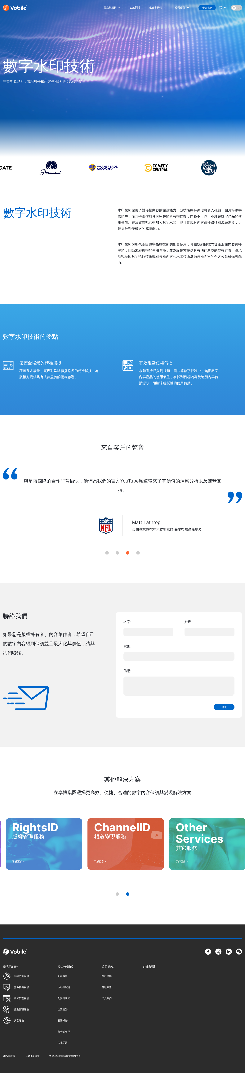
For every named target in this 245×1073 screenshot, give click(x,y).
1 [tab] (107, 553)
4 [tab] (138, 553)
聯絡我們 (207, 7)
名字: (127, 622)
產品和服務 (110, 7)
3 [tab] (127, 553)
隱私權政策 (9, 1055)
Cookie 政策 (33, 1055)
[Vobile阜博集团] (15, 8)
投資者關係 (155, 7)
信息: (127, 671)
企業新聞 (135, 7)
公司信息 (180, 7)
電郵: (127, 646)
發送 (224, 707)
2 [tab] (117, 553)
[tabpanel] (122, 507)
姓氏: (188, 622)
